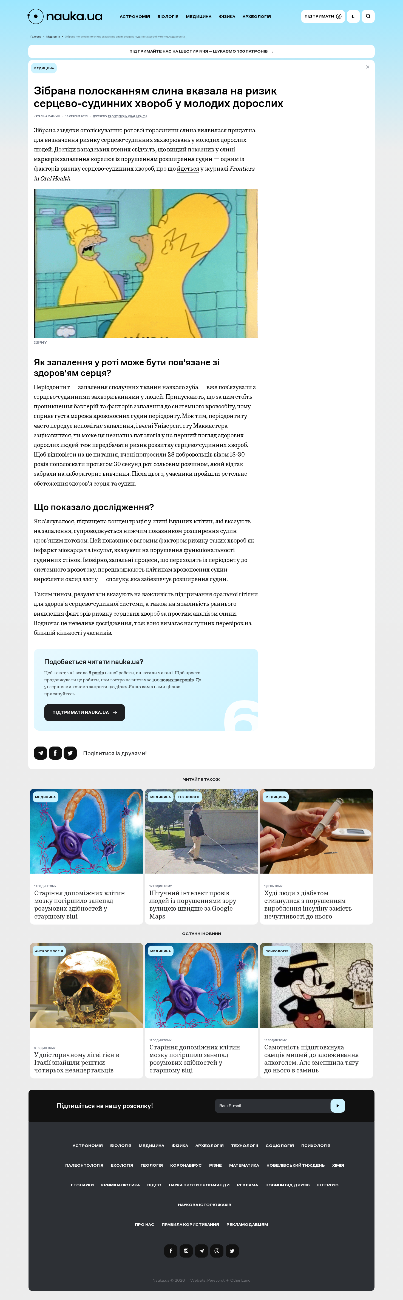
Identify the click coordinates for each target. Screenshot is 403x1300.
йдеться (188, 169)
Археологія (257, 16)
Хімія (338, 1165)
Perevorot (216, 1280)
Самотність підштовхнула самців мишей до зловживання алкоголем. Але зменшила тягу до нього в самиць (311, 1058)
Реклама (247, 1185)
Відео (154, 1185)
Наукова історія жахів (204, 1205)
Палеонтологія (84, 1165)
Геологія (152, 1165)
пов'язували (235, 387)
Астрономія (135, 16)
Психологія (315, 1145)
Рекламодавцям (247, 1224)
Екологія (122, 1165)
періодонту (164, 416)
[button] (323, 16)
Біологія (167, 16)
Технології (244, 1145)
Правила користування (190, 1224)
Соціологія (280, 1145)
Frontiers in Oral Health (127, 116)
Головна (35, 36)
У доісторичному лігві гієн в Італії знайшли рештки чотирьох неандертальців (76, 1062)
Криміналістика (120, 1185)
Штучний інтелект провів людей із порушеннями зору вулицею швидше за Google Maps (192, 904)
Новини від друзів (287, 1185)
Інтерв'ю (328, 1185)
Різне (215, 1165)
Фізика (227, 16)
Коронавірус (186, 1165)
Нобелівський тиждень (295, 1165)
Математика (244, 1165)
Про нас (144, 1224)
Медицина (198, 16)
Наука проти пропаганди (199, 1185)
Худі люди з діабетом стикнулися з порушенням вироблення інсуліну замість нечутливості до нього (308, 904)
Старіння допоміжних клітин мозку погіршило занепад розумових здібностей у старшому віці (79, 904)
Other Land (240, 1280)
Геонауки (82, 1185)
